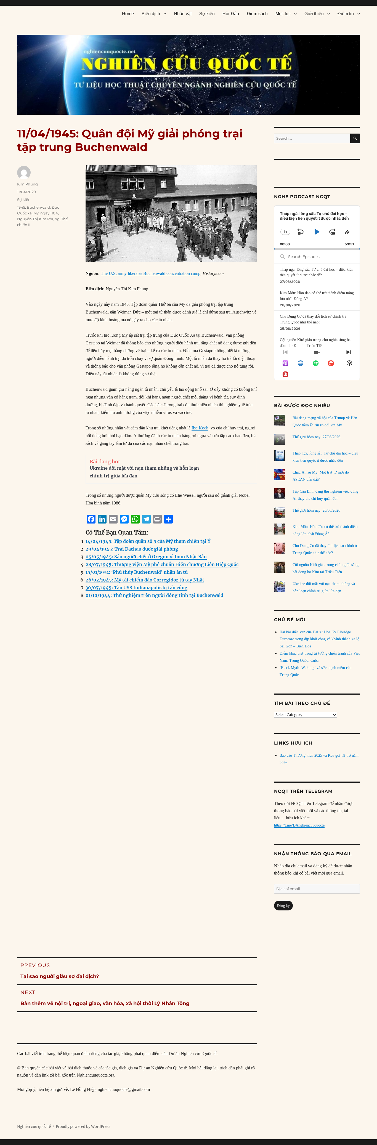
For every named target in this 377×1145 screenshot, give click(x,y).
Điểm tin (346, 13)
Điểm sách (257, 13)
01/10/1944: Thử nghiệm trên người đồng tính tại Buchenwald (154, 595)
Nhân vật (183, 13)
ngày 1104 (49, 213)
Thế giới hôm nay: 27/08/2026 (316, 437)
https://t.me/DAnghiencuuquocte (299, 825)
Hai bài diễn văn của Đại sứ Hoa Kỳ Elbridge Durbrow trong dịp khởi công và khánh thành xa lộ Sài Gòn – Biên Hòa (319, 639)
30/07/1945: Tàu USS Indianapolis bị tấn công (136, 587)
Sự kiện (207, 13)
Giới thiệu (314, 13)
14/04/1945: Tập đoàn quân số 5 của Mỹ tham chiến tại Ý (148, 541)
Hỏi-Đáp (230, 13)
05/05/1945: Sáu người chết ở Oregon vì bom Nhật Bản (146, 556)
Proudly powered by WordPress (83, 1126)
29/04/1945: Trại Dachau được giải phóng (132, 549)
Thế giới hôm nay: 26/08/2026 (316, 510)
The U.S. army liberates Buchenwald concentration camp (150, 273)
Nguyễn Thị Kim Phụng (38, 219)
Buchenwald (38, 207)
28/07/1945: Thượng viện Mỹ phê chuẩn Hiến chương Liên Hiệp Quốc (162, 564)
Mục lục (283, 13)
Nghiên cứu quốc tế (34, 1126)
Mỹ (36, 213)
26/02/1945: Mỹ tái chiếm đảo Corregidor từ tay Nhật (145, 580)
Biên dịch (151, 13)
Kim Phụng (27, 184)
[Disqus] (137, 715)
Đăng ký (283, 906)
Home (128, 13)
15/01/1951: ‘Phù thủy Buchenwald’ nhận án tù (137, 572)
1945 (21, 207)
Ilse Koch (200, 428)
